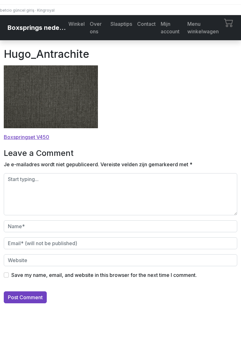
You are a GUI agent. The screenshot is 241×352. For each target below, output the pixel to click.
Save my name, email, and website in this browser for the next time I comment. (104, 275)
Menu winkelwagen (203, 28)
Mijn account (170, 28)
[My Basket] (228, 22)
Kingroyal (46, 10)
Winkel (76, 24)
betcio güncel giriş (17, 10)
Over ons (96, 28)
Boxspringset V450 (26, 137)
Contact (146, 24)
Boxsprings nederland (37, 27)
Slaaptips (121, 24)
